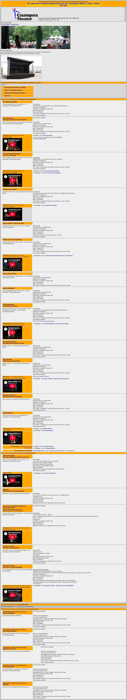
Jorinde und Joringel (10, 189)
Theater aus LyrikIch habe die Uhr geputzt (11, 547)
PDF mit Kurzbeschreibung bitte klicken (43, 321)
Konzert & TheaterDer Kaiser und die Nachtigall (12, 566)
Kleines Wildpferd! (9, 288)
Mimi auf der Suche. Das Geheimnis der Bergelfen (12, 395)
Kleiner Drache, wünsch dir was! (13, 223)
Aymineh (14, 683)
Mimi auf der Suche (14, 648)
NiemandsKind (8, 413)
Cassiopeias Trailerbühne (10, 24)
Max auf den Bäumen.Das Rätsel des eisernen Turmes (13, 342)
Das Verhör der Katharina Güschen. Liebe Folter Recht (14, 508)
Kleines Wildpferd (14, 612)
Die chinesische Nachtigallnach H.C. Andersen (11, 154)
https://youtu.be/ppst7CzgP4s (41, 376)
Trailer (45, 135)
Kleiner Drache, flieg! (10, 273)
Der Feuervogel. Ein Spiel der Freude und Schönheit (14, 118)
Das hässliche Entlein (10, 102)
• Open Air (7, 95)
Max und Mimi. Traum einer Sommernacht (11, 360)
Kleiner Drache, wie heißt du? (12, 239)
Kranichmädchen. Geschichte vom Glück (10, 305)
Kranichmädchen (14, 666)
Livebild (48, 473)
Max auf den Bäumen (14, 630)
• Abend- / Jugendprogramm (13, 90)
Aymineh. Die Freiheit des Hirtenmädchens (13, 490)
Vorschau (46, 446)
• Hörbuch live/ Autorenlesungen (14, 93)
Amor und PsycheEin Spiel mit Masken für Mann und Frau (16, 456)
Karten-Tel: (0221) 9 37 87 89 (48, 20)
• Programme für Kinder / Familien (15, 87)
